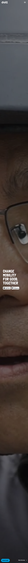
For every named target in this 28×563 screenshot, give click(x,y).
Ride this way (21, 560)
